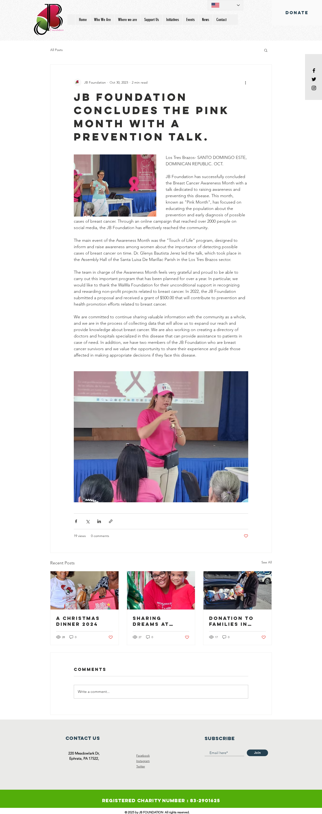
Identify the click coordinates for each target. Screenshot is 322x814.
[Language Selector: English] (225, 5)
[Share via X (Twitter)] (87, 521)
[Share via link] (110, 521)
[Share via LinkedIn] (99, 521)
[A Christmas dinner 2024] (84, 590)
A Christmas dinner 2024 (78, 621)
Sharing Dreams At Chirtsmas (151, 621)
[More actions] (245, 82)
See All (266, 562)
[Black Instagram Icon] (314, 88)
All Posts (56, 50)
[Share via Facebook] (76, 521)
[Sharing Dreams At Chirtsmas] (161, 590)
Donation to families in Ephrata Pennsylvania (233, 621)
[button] (266, 50)
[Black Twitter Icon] (314, 79)
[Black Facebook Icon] (314, 70)
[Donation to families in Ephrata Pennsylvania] (237, 590)
